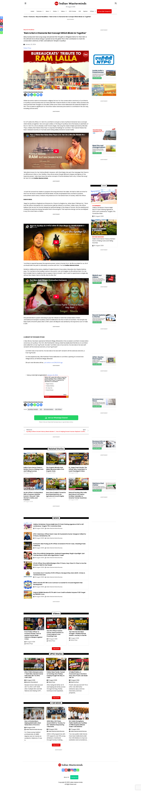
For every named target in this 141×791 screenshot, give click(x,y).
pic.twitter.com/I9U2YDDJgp (53, 363)
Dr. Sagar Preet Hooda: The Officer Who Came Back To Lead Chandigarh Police (78, 469)
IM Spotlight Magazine (104, 11)
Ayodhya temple (33, 409)
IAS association (48, 409)
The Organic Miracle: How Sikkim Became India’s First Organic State (55, 469)
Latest (32, 11)
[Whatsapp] (34, 94)
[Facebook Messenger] (37, 94)
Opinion (85, 11)
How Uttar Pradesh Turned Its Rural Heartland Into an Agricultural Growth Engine (56, 494)
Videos (63, 11)
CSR (79, 11)
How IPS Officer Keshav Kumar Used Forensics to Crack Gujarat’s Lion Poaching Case (55, 633)
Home (25, 17)
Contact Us (74, 777)
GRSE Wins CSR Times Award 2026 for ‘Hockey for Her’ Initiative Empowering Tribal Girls (56, 723)
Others (92, 11)
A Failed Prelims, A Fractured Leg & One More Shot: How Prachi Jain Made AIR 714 (78, 674)
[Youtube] (66, 770)
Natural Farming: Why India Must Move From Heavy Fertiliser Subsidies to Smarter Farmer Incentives (78, 495)
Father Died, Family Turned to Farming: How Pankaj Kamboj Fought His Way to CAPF (56, 674)
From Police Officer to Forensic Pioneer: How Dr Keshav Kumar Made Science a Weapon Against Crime (33, 635)
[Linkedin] (31, 94)
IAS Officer (58, 409)
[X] (25, 94)
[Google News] (41, 94)
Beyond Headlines (42, 17)
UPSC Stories (72, 11)
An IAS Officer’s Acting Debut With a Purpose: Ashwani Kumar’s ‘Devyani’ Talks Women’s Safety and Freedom (33, 496)
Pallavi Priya (27, 48)
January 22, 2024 (52, 375)
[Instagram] (72, 770)
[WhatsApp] (78, 770)
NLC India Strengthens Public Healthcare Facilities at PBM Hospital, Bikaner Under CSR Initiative (78, 723)
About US (66, 777)
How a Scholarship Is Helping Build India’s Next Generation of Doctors (32, 723)
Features (39, 11)
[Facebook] (28, 94)
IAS (41, 409)
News (47, 11)
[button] (25, 3)
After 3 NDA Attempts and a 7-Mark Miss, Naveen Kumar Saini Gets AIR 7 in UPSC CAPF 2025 (33, 674)
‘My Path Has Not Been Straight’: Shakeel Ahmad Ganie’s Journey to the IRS (77, 633)
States (55, 11)
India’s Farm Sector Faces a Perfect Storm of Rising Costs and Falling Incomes (33, 469)
